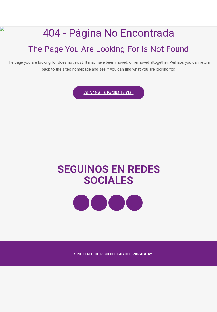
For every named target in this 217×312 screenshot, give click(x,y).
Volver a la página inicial (109, 93)
